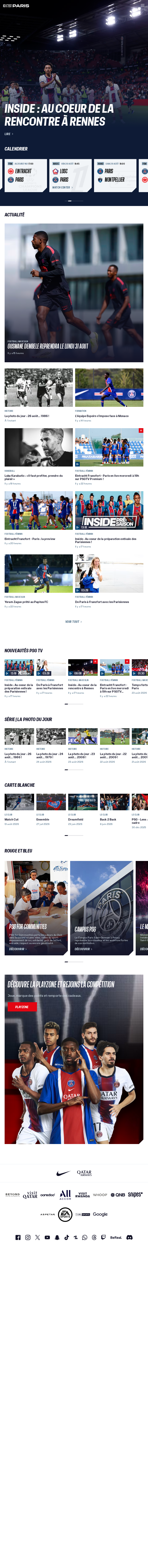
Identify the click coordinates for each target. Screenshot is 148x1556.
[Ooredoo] (47, 1195)
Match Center (61, 187)
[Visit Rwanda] (83, 1195)
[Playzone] (22, 1006)
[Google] (100, 1214)
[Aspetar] (47, 1214)
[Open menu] (142, 5)
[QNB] (118, 1195)
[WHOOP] (100, 1195)
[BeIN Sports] (83, 1214)
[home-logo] (16, 5)
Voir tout (72, 621)
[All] (65, 1195)
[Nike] (63, 1173)
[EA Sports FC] (65, 1214)
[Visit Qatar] (30, 1195)
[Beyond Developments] (12, 1195)
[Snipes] (135, 1195)
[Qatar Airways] (84, 1173)
